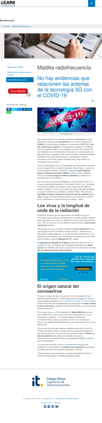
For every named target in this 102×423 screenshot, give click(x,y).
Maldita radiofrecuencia (21, 26)
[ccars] (8, 3)
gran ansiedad (66, 344)
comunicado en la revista (75, 301)
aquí (57, 165)
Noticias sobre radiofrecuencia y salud (19, 73)
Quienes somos (47, 403)
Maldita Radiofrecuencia (16, 79)
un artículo (56, 312)
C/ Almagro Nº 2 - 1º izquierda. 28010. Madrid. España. (60, 398)
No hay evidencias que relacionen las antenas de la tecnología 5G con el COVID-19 (64, 86)
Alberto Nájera (78, 168)
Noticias (7, 26)
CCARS (72, 173)
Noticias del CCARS (15, 67)
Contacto (57, 403)
